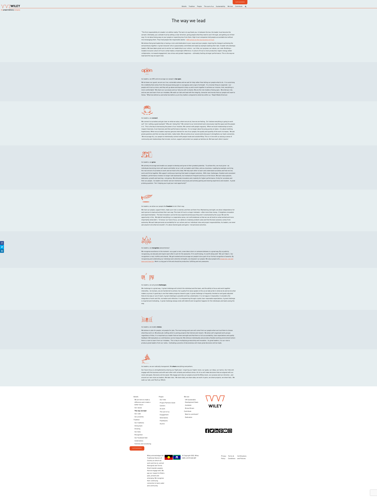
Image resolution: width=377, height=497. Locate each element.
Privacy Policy (223, 457)
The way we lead (140, 411)
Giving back (138, 426)
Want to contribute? (191, 414)
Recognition (139, 435)
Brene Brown (189, 408)
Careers (162, 406)
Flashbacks (164, 421)
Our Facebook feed (141, 438)
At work (162, 409)
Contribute (238, 6)
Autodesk (188, 405)
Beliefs (184, 6)
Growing (137, 429)
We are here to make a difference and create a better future (142, 402)
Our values (138, 408)
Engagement (164, 415)
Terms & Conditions (231, 457)
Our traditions (139, 423)
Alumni (162, 424)
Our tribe (163, 400)
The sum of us (209, 6)
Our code (138, 414)
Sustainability (220, 6)
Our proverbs (139, 417)
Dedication (188, 417)
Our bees (138, 432)
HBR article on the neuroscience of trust (200, 40)
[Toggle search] (245, 6)
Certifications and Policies (241, 457)
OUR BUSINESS (240, 2)
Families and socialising (143, 444)
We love (230, 6)
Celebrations (139, 441)
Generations (164, 418)
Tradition (192, 6)
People (199, 6)
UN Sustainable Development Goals (191, 401)
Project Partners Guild (167, 403)
